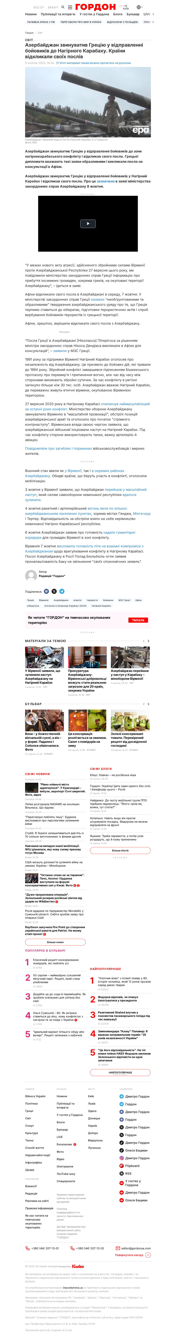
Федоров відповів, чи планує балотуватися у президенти (118, 998)
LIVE (60, 1137)
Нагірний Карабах (101, 606)
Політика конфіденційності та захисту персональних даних (70, 1214)
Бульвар (133, 14)
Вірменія (44, 600)
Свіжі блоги (101, 769)
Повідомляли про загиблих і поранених (58, 448)
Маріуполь (95, 1140)
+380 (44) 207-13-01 (45, 1248)
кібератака (33, 606)
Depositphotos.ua (73, 1287)
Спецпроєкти (66, 1181)
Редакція (31, 1193)
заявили (60, 351)
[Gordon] (95, 7)
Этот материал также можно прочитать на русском (95, 62)
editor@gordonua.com (136, 1248)
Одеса (92, 1111)
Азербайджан (61, 600)
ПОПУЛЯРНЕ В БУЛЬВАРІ (45, 950)
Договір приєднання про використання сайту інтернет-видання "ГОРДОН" (71, 1232)
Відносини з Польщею (122, 22)
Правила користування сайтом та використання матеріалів (71, 1198)
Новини (31, 14)
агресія (77, 600)
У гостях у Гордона (94, 14)
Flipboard (132, 1166)
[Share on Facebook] (46, 591)
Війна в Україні (35, 1096)
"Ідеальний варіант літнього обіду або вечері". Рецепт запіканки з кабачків (58, 1033)
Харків (92, 1125)
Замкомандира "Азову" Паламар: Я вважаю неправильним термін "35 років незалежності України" (123, 1035)
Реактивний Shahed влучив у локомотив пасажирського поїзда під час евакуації (124, 1016)
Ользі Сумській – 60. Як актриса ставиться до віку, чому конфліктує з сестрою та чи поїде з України (58, 1016)
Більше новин (55, 942)
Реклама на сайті (37, 1201)
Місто (91, 1089)
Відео (60, 1159)
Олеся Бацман (136, 1150)
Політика (31, 1103)
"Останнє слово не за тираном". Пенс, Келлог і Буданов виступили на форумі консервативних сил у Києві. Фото (54, 880)
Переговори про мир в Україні (81, 22)
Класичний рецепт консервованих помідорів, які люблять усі (56, 961)
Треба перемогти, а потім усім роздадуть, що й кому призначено (116, 837)
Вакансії (31, 1186)
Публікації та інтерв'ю (58, 14)
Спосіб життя (34, 1147)
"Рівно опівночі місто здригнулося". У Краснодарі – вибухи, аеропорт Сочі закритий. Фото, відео (55, 789)
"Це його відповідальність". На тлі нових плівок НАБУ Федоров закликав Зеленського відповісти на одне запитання (124, 1055)
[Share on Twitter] (54, 591)
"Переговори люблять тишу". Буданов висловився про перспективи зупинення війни (52, 820)
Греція (30, 600)
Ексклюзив (64, 1144)
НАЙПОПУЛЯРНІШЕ (105, 969)
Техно (29, 1140)
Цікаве (29, 1170)
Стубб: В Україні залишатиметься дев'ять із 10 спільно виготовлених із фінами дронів (54, 834)
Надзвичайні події (37, 1155)
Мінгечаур (142, 514)
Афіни (138, 600)
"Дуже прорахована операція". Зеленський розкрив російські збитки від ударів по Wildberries (53, 898)
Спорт (29, 1125)
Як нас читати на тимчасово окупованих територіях (36, 1221)
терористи (92, 600)
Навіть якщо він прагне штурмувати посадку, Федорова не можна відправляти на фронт (118, 821)
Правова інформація (39, 1208)
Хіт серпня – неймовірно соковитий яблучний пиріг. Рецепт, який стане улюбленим (57, 979)
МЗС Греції (124, 600)
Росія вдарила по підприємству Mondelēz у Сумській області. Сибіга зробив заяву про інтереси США (54, 914)
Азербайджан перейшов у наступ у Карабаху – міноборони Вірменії (130, 674)
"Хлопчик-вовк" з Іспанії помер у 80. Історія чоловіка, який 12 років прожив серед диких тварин (124, 981)
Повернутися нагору (129, 1255)
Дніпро (93, 1133)
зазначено (106, 181)
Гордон (29, 32)
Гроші (29, 1111)
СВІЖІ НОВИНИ (37, 774)
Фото (60, 1151)
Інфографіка (33, 1162)
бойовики (108, 600)
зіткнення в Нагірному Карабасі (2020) (65, 606)
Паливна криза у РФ (41, 22)
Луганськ (94, 1147)
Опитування (65, 1166)
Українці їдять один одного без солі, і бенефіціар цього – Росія (120, 787)
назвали (97, 299)
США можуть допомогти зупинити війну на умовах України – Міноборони (53, 863)
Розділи (61, 1089)
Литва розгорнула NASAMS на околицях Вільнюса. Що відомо (52, 805)
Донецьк (94, 1118)
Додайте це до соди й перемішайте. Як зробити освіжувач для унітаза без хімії (59, 997)
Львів (91, 1103)
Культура (31, 1133)
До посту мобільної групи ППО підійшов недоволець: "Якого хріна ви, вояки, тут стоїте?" (118, 804)
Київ (91, 1096)
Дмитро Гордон (137, 1096)
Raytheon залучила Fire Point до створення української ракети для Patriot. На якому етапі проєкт (55, 930)
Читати (138, 620)
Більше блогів (120, 850)
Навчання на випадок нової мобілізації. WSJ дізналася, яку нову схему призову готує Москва (53, 849)
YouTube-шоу (66, 1173)
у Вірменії (73, 471)
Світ (40, 32)
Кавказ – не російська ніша (113, 775)
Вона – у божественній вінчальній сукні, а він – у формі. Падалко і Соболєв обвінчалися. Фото (43, 741)
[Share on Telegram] (61, 591)
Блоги (117, 14)
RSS (128, 1173)
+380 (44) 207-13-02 (90, 1248)
